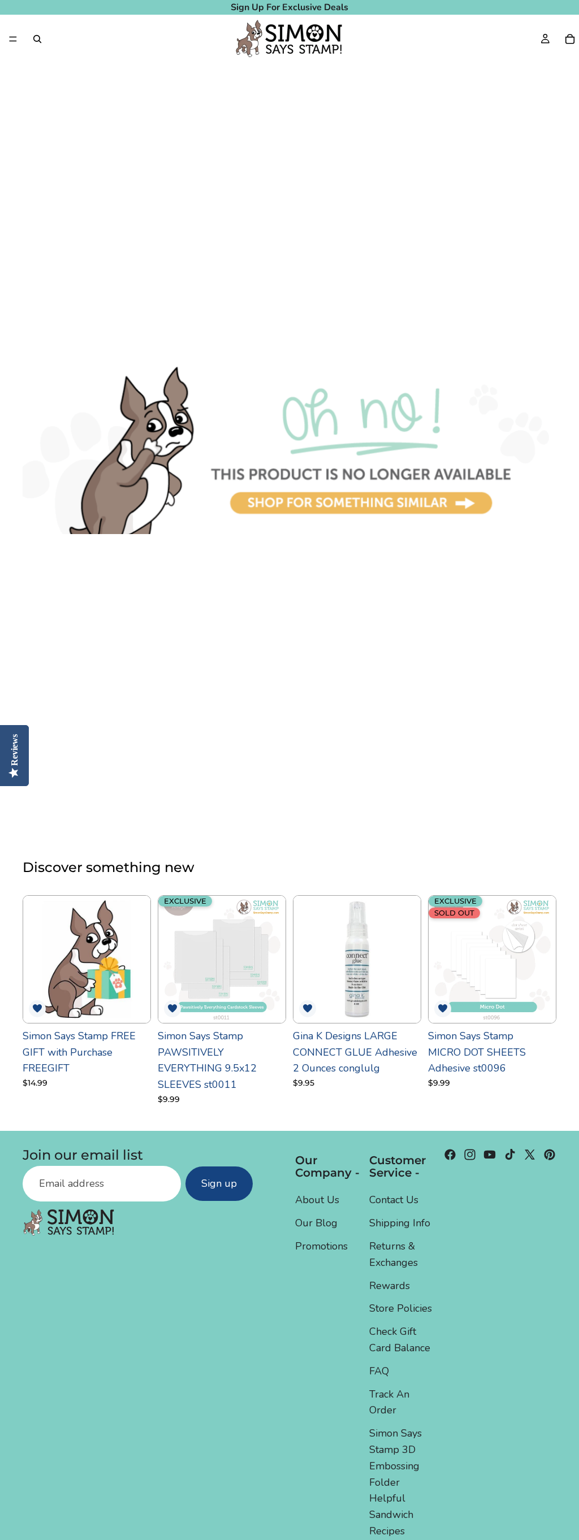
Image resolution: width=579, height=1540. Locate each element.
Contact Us (393, 1200)
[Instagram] (470, 1154)
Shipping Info (399, 1223)
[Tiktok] (510, 1154)
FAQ (379, 1371)
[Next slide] (273, 959)
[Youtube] (489, 1154)
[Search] (37, 39)
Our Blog (316, 1223)
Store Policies (400, 1309)
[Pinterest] (549, 1154)
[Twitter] (530, 1154)
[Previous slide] (170, 959)
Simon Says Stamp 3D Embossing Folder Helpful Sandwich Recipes (395, 1482)
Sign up (219, 1184)
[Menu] (13, 39)
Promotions (321, 1246)
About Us (317, 1200)
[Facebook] (450, 1154)
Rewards (389, 1285)
